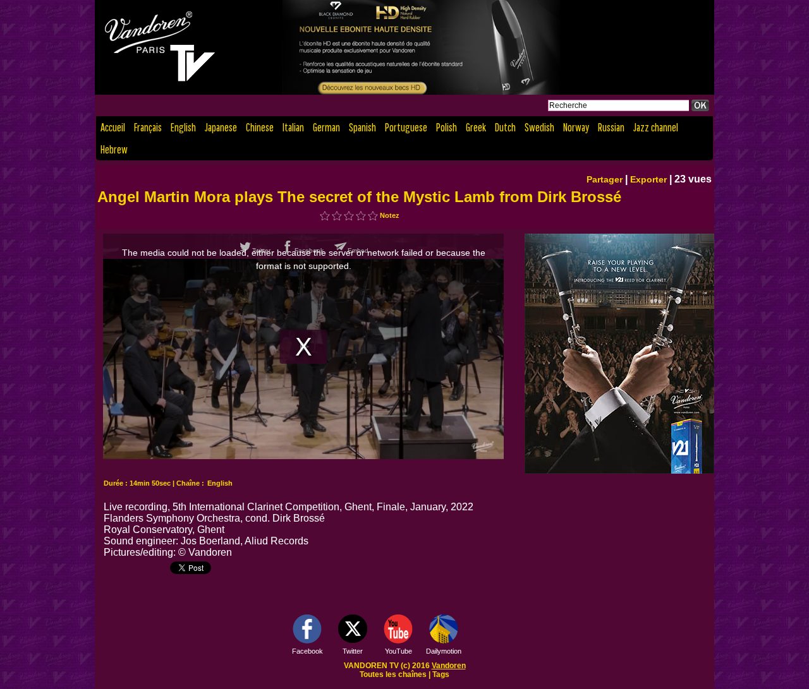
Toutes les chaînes (393, 674)
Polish (446, 127)
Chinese (260, 127)
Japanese (221, 127)
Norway (576, 127)
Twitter (353, 651)
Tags (440, 674)
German (326, 127)
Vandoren (449, 665)
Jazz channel (655, 127)
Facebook (307, 651)
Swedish (539, 127)
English (183, 127)
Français (148, 127)
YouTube (398, 651)
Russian (611, 127)
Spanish (362, 127)
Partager (605, 179)
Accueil (112, 127)
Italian (293, 127)
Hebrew (114, 149)
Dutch (505, 127)
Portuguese (406, 127)
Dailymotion (443, 651)
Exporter (648, 179)
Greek (476, 127)
